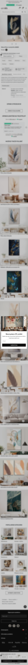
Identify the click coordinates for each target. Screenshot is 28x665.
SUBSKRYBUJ (14, 345)
